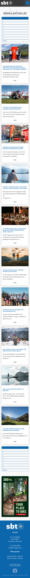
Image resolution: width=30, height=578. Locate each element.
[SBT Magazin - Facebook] (15, 572)
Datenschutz (13, 575)
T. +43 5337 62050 (15, 545)
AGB (26, 575)
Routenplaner (15, 565)
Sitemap (21, 575)
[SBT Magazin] (6, 3)
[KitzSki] (15, 516)
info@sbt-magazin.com (15, 548)
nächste (4, 40)
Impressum (6, 575)
